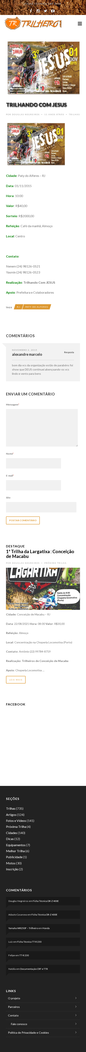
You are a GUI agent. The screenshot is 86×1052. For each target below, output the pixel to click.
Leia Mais (15, 680)
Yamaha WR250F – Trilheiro (23, 928)
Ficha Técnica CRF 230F (43, 3)
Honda (46, 928)
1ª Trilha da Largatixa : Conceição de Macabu (40, 554)
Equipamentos (16, 845)
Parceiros (14, 1006)
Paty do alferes (36, 307)
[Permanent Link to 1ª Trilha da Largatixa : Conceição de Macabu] (43, 588)
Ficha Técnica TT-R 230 (29, 941)
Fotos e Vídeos (16, 820)
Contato (13, 1015)
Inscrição (12, 869)
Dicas (10, 839)
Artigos (11, 814)
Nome (10, 453)
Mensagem (12, 404)
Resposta (69, 352)
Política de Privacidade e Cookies (28, 1032)
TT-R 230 (24, 955)
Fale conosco (19, 1024)
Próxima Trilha (55, 563)
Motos (10, 863)
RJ (18, 307)
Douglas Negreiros (26, 114)
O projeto (14, 998)
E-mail (10, 475)
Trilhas (74, 114)
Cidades (11, 833)
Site (8, 497)
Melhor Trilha (15, 851)
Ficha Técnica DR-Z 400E (46, 900)
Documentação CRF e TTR (34, 968)
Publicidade (14, 857)
